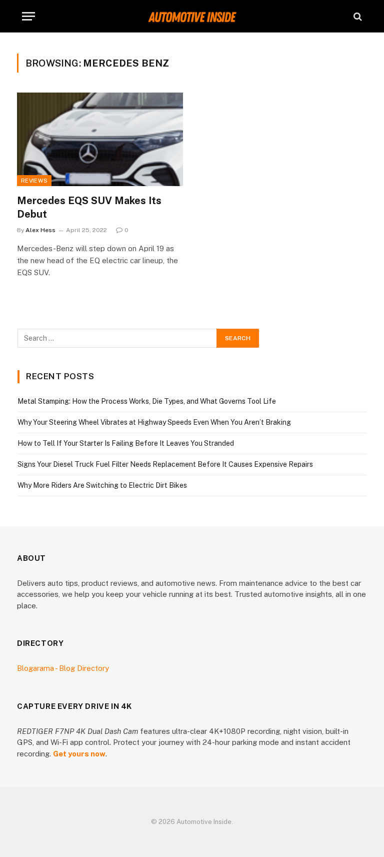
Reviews (34, 181)
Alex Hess (41, 230)
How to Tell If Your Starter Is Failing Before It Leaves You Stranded (126, 443)
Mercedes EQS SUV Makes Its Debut (89, 207)
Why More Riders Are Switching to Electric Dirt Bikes (102, 485)
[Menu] (28, 16)
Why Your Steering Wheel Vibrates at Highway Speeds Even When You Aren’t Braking (154, 422)
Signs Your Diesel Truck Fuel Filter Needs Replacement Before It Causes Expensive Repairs (165, 464)
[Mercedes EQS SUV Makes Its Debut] (100, 139)
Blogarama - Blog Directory (63, 668)
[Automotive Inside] (192, 16)
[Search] (357, 16)
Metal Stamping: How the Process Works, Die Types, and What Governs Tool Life (147, 401)
